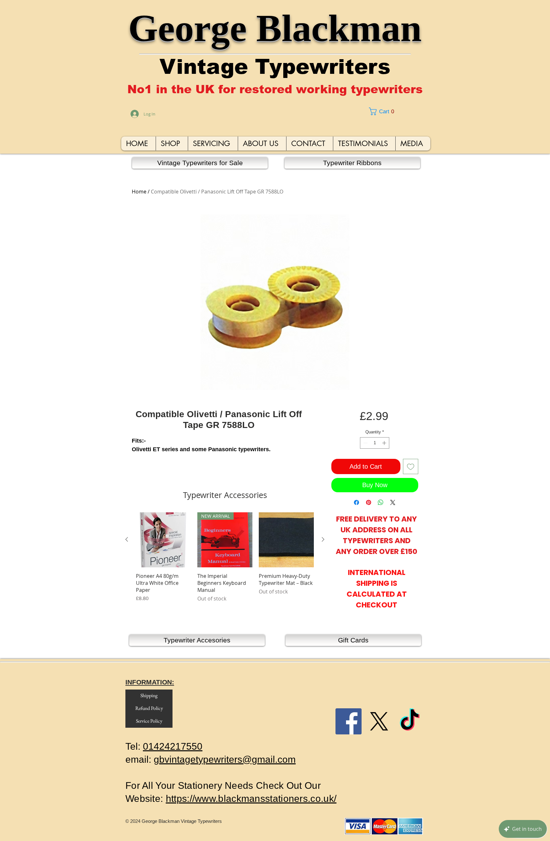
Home (139, 191)
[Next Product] (323, 539)
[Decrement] (365, 443)
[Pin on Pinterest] (368, 502)
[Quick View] (163, 539)
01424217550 (172, 746)
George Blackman (275, 28)
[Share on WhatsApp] (380, 502)
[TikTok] (410, 721)
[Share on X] (393, 502)
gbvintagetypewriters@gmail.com (225, 759)
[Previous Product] (126, 539)
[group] (225, 564)
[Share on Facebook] (356, 502)
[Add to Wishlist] (410, 466)
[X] (379, 721)
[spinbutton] (375, 443)
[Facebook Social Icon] (348, 721)
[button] (397, 111)
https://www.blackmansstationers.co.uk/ (251, 798)
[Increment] (385, 443)
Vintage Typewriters (275, 66)
